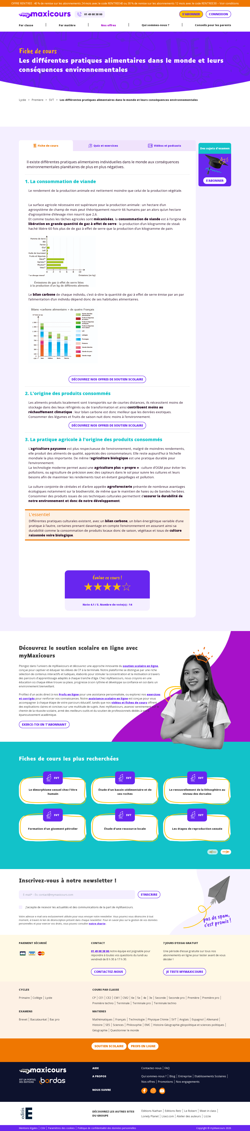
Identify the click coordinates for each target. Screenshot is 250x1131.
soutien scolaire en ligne (140, 666)
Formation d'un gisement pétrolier (53, 829)
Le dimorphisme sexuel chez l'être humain (53, 792)
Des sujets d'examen (215, 148)
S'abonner (215, 181)
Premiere (37, 100)
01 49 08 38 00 (100, 951)
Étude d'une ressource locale (125, 829)
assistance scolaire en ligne (108, 698)
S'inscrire (149, 894)
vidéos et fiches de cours (129, 702)
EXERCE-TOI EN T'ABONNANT (44, 724)
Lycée (22, 100)
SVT (51, 100)
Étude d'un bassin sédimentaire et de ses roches (125, 792)
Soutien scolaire (109, 1046)
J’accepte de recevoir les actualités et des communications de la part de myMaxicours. (79, 907)
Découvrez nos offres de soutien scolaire (107, 379)
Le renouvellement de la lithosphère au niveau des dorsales (197, 792)
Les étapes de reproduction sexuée (197, 829)
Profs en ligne (69, 694)
